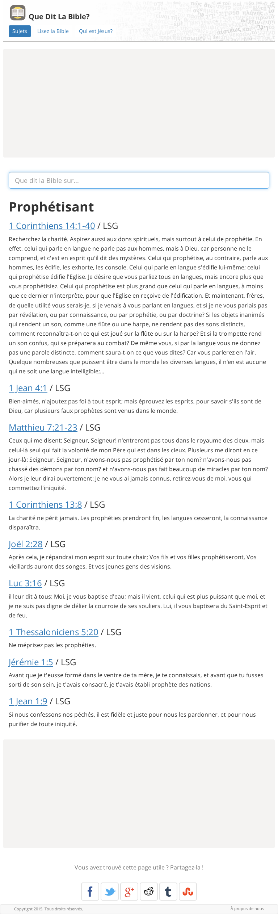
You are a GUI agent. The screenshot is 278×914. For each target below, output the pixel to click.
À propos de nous (247, 908)
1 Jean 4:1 (28, 388)
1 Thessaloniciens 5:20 (53, 632)
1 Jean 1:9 (28, 701)
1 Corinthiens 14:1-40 (52, 225)
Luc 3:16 (25, 583)
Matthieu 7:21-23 (43, 427)
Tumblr (168, 891)
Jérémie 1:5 (31, 662)
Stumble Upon (188, 891)
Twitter (110, 891)
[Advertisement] (139, 103)
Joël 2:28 (26, 544)
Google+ (129, 891)
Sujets (19, 31)
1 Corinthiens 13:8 (45, 504)
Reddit (149, 891)
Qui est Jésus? (96, 31)
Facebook (90, 891)
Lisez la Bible (53, 31)
